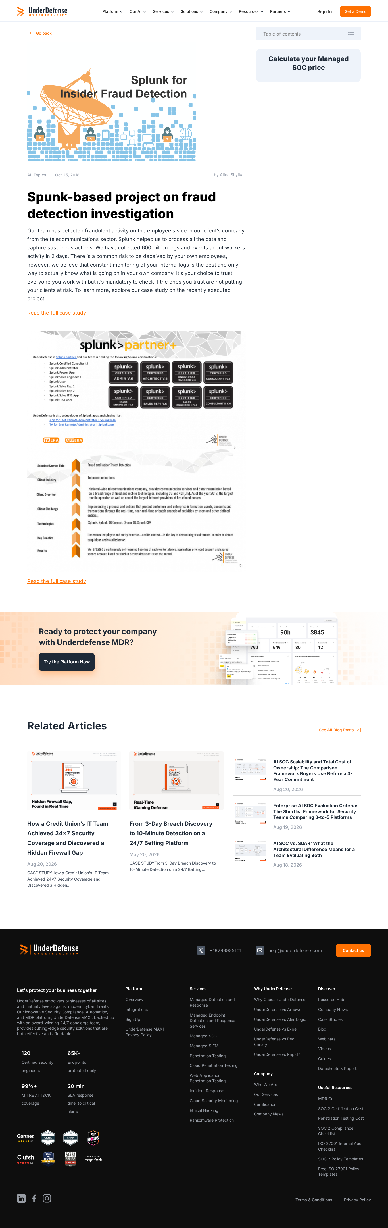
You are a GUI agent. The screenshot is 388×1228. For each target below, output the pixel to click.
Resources (249, 11)
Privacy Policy (357, 1200)
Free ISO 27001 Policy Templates (338, 1171)
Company (219, 11)
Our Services (266, 1094)
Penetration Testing (208, 1055)
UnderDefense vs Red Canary (274, 1041)
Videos (324, 1048)
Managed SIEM (204, 1045)
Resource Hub (331, 999)
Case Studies (330, 1019)
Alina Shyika (231, 174)
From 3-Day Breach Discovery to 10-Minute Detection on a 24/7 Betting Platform (171, 833)
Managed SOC (203, 1035)
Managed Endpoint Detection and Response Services (212, 1021)
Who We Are (265, 1084)
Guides (324, 1058)
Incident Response (207, 1090)
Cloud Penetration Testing (214, 1065)
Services (161, 11)
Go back (44, 33)
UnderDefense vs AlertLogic (280, 1019)
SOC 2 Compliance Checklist (335, 1131)
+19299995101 (225, 950)
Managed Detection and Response (212, 1002)
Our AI (135, 11)
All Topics (36, 174)
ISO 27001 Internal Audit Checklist (341, 1146)
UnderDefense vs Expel (275, 1029)
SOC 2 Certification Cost (341, 1108)
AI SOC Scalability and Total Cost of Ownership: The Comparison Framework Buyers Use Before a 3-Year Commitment (312, 770)
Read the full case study (56, 313)
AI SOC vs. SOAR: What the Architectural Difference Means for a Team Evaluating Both (314, 849)
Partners (278, 11)
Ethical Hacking (204, 1110)
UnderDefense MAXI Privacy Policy (145, 1032)
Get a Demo (355, 11)
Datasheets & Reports (338, 1068)
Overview (134, 999)
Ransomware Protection (212, 1120)
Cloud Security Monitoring (214, 1100)
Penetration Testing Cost (341, 1118)
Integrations (137, 1009)
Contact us (353, 950)
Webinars (326, 1038)
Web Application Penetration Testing (208, 1078)
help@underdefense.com (295, 950)
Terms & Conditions (313, 1200)
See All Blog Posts (336, 729)
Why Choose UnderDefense (279, 999)
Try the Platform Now (67, 662)
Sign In (324, 11)
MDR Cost (327, 1098)
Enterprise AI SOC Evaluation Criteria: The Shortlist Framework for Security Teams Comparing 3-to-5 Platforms (315, 811)
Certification (265, 1104)
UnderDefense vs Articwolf (279, 1009)
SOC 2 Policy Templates (340, 1158)
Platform (110, 11)
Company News (268, 1114)
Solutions (189, 11)
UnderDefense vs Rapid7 (277, 1054)
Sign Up (133, 1019)
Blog (322, 1029)
